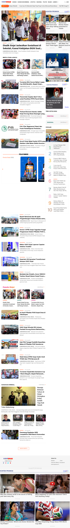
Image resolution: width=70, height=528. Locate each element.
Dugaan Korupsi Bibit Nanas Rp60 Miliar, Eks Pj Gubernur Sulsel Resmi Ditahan (40, 424)
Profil (61, 460)
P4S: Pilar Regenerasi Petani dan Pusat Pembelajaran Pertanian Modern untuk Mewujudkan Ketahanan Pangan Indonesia (31, 128)
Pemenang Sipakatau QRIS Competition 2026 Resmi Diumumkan (32, 433)
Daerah (14, 2)
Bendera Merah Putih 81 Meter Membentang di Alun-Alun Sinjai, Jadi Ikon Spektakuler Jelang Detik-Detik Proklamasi (60, 189)
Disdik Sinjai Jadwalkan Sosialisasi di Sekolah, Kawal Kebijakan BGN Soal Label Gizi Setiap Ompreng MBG (22, 47)
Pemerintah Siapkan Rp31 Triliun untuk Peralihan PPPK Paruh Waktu (32, 98)
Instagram (6, 465)
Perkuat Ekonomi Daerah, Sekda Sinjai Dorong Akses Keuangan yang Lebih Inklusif (32, 113)
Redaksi (53, 460)
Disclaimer (62, 462)
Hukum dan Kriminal (23, 2)
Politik (45, 2)
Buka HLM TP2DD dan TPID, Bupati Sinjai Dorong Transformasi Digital (59, 182)
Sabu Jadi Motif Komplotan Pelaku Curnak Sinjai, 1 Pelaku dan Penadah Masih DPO (17, 424)
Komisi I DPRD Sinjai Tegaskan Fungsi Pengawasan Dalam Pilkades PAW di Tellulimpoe (33, 231)
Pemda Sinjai (6, 157)
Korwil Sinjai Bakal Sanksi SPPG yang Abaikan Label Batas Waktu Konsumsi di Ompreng (33, 143)
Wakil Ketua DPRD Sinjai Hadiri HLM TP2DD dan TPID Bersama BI (32, 358)
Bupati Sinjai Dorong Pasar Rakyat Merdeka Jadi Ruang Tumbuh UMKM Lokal (23, 74)
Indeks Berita (23, 448)
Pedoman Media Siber (55, 462)
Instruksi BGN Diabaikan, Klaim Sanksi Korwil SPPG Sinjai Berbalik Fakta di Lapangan (37, 74)
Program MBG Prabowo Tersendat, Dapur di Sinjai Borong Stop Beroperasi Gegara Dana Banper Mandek (60, 160)
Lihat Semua (40, 287)
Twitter (8, 465)
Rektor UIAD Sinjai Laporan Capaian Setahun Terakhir (32, 245)
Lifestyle (33, 2)
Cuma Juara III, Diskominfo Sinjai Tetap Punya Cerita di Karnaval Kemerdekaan (29, 6)
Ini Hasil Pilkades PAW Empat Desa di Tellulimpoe (32, 313)
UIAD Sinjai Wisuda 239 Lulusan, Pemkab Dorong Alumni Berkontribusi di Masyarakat (32, 329)
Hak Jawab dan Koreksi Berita (55, 464)
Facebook (3, 465)
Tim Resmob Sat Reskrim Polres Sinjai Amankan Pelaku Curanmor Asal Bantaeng (5, 424)
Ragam (50, 2)
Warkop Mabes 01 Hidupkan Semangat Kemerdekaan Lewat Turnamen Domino (59, 203)
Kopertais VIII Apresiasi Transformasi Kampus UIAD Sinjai (32, 260)
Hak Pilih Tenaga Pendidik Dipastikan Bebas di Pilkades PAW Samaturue (32, 343)
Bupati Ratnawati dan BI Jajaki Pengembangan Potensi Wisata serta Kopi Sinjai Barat (32, 218)
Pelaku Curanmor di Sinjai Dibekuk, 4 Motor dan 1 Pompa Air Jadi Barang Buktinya (29, 424)
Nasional (39, 2)
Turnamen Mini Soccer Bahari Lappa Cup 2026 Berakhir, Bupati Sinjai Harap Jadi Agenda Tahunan (32, 83)
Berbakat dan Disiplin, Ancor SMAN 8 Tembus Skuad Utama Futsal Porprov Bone (32, 275)
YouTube (10, 465)
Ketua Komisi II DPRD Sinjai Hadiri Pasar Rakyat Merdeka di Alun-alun (9, 74)
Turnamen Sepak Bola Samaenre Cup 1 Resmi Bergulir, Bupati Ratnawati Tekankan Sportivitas (32, 373)
